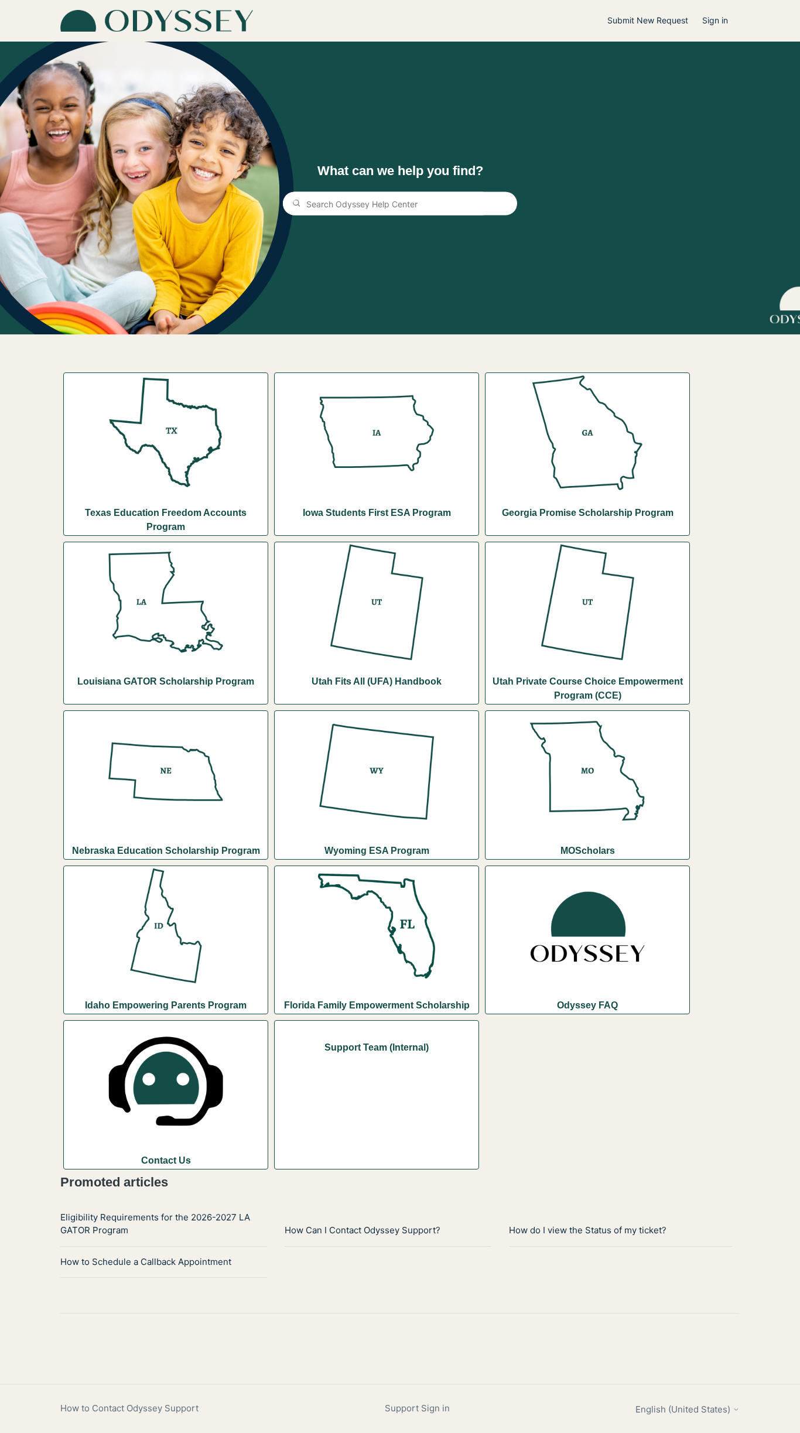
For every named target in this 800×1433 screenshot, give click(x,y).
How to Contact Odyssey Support (129, 1408)
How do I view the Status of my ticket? (587, 1230)
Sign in (715, 20)
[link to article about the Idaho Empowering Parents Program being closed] (165, 928)
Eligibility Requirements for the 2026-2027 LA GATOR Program (155, 1224)
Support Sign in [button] (417, 1408)
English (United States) (684, 1409)
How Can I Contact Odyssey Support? (362, 1230)
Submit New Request (647, 20)
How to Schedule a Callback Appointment (145, 1261)
